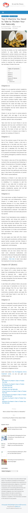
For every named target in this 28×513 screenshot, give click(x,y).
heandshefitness (7, 26)
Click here (12, 259)
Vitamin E (10, 76)
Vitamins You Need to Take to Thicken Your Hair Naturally (14, 402)
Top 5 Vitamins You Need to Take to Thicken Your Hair (14, 392)
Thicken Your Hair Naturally (10, 389)
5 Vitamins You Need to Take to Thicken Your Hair (13, 381)
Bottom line (12, 81)
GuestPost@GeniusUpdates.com (14, 508)
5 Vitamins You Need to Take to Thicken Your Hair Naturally (13, 384)
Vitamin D (10, 80)
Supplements (13, 16)
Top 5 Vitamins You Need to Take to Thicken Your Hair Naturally (14, 395)
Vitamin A (10, 73)
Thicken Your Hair (7, 387)
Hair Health (5, 16)
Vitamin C (10, 74)
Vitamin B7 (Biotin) (12, 78)
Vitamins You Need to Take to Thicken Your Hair (14, 398)
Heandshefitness (11, 506)
